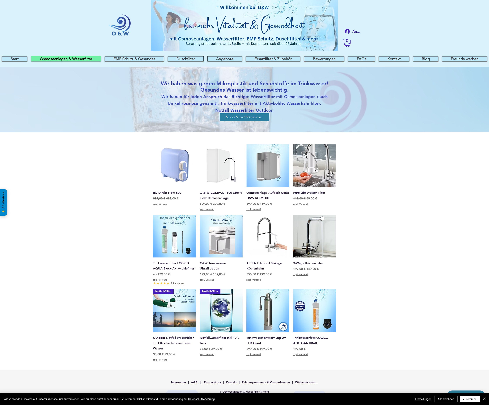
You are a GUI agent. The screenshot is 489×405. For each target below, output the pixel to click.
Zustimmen (470, 399)
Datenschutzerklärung (201, 399)
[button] (347, 43)
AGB (194, 382)
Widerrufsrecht (306, 382)
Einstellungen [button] (423, 399)
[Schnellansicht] (174, 165)
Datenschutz (212, 382)
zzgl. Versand (160, 203)
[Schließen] (484, 399)
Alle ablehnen (446, 399)
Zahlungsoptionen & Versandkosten (265, 382)
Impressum (178, 382)
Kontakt (231, 382)
